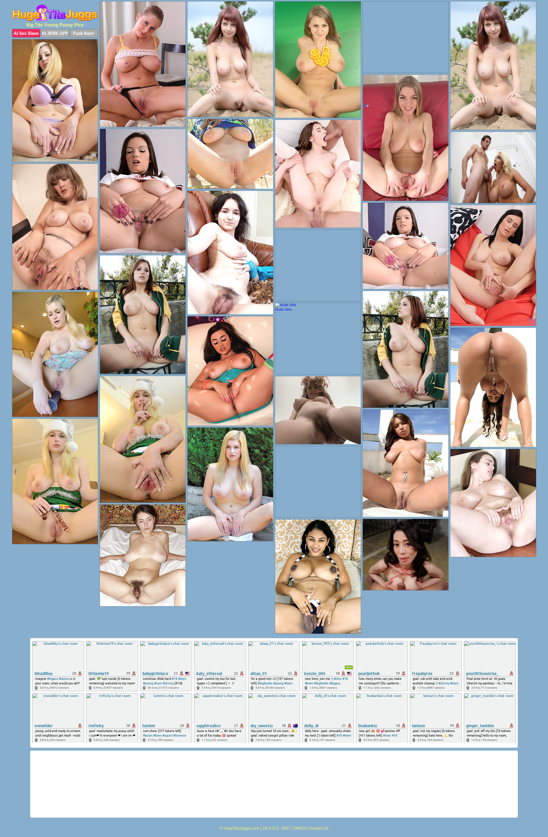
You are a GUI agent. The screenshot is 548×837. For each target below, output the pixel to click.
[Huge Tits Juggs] (55, 13)
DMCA (299, 828)
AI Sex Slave (26, 33)
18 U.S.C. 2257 (276, 828)
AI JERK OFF (55, 33)
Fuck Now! (83, 33)
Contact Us (319, 828)
